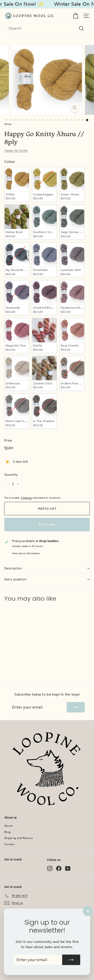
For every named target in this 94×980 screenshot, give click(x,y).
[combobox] (47, 28)
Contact (9, 844)
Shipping (26, 498)
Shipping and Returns (18, 838)
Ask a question (15, 579)
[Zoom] (74, 107)
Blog (7, 832)
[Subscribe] (71, 960)
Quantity (11, 474)
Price (8, 440)
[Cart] (75, 15)
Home (8, 124)
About (8, 826)
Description (13, 568)
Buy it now (47, 524)
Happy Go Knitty (16, 151)
